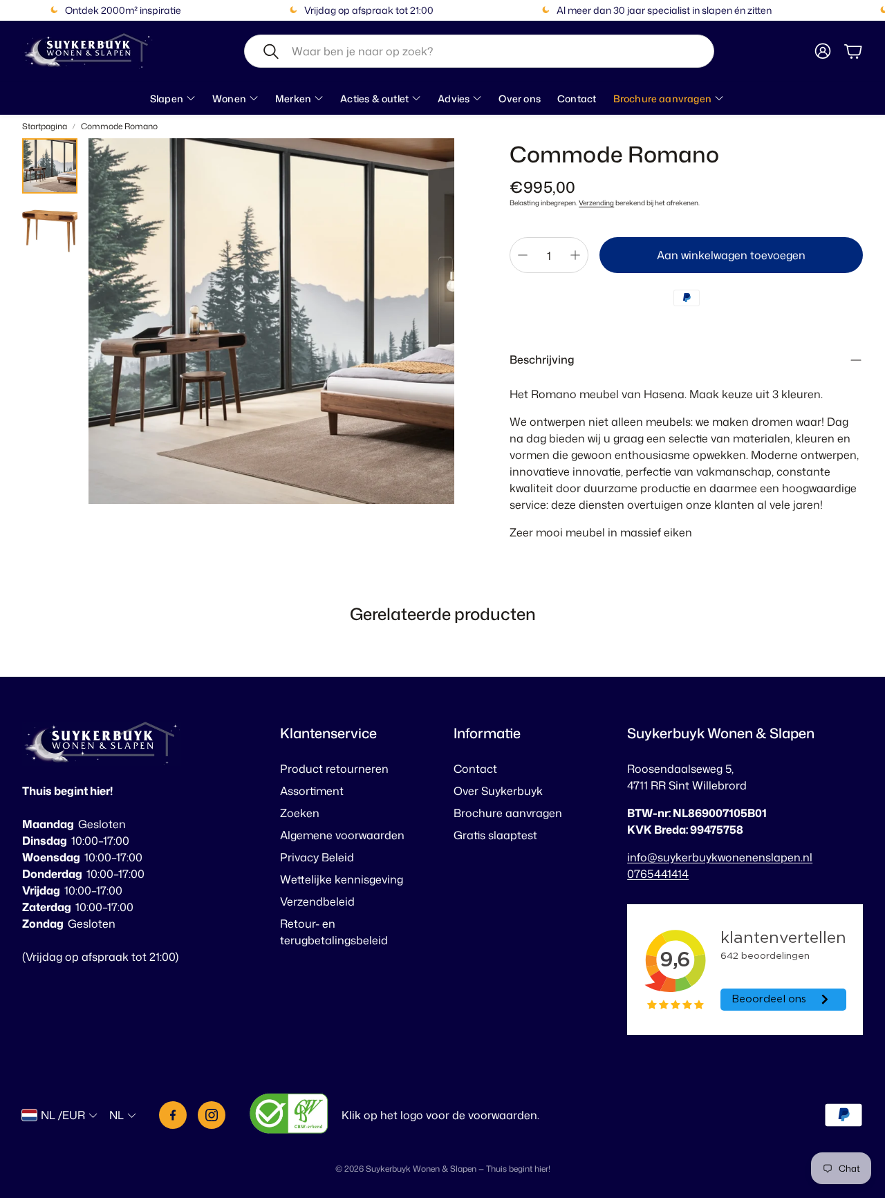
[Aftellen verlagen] (522, 255)
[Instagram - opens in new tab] (211, 1115)
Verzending (596, 202)
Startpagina (44, 126)
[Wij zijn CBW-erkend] (289, 1115)
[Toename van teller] (575, 255)
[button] (479, 51)
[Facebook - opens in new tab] (173, 1115)
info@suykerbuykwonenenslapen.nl (719, 857)
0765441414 (658, 873)
